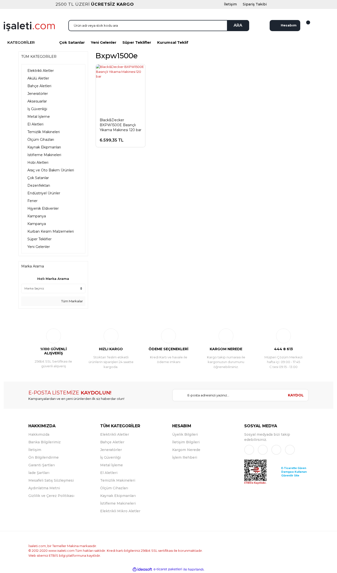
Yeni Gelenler (103, 42)
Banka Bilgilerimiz (44, 442)
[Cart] (305, 25)
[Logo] (29, 26)
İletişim (34, 450)
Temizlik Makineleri (117, 480)
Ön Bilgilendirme (43, 457)
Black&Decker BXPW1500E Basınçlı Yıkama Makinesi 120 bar (120, 125)
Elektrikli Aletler (114, 434)
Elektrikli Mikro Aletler (120, 511)
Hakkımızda (38, 434)
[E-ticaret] (167, 569)
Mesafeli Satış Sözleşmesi (51, 480)
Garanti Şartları (41, 465)
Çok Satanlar (72, 42)
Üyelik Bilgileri (185, 434)
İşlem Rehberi (184, 457)
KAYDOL (296, 395)
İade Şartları (38, 473)
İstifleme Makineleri (118, 503)
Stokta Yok (125, 137)
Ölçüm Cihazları (114, 488)
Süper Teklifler (136, 42)
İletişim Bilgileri (186, 442)
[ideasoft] (142, 569)
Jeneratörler (111, 450)
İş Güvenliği (110, 457)
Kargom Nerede (186, 450)
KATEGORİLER (21, 42)
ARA (238, 25)
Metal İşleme (111, 465)
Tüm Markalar (71, 301)
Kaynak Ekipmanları (118, 495)
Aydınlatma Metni (44, 488)
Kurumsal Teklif (172, 42)
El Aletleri (108, 473)
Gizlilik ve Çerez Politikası (51, 495)
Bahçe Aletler (112, 442)
